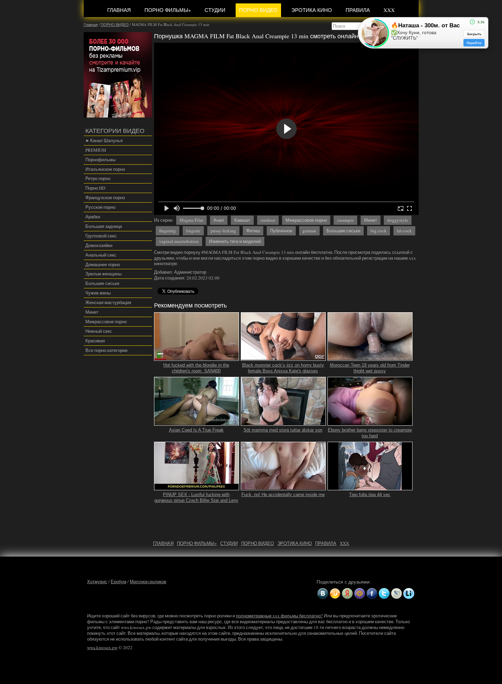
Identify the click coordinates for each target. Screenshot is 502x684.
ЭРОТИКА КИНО (311, 9)
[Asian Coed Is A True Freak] (196, 423)
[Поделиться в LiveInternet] (408, 593)
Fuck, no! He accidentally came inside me (283, 494)
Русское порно (100, 207)
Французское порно (105, 197)
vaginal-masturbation (179, 241)
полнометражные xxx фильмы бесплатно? (279, 616)
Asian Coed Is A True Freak (196, 430)
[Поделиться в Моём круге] (347, 593)
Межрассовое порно (106, 321)
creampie (345, 220)
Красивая (95, 341)
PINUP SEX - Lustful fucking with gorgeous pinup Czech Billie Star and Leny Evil (196, 500)
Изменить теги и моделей (235, 241)
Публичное (281, 231)
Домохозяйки (98, 245)
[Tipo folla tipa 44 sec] (370, 487)
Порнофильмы (100, 159)
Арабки (92, 217)
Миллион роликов (148, 581)
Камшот (242, 220)
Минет (91, 312)
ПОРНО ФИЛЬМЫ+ (167, 9)
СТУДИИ (215, 9)
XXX (389, 9)
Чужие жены (98, 293)
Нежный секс (98, 331)
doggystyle (397, 220)
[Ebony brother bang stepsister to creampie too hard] (370, 423)
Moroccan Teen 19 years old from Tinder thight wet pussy (370, 367)
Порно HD (95, 188)
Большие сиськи (102, 283)
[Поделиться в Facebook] (371, 593)
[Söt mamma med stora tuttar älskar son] (283, 423)
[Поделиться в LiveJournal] (396, 593)
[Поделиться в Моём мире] (359, 593)
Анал (218, 220)
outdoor (268, 220)
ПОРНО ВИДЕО (258, 9)
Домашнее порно (102, 264)
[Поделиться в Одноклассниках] (335, 593)
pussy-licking (223, 231)
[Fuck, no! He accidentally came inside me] (283, 487)
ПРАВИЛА (358, 9)
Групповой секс (101, 236)
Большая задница (103, 226)
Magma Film (191, 220)
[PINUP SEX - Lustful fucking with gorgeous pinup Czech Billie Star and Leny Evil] (196, 487)
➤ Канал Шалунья (104, 140)
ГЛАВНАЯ (119, 9)
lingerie (193, 231)
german (309, 231)
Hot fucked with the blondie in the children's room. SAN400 (196, 367)
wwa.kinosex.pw (102, 647)
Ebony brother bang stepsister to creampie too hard (370, 432)
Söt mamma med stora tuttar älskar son (282, 430)
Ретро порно (97, 178)
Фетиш (253, 231)
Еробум (118, 581)
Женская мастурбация (108, 302)
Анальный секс (100, 255)
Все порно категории (106, 350)
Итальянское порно (105, 169)
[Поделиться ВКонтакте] (322, 593)
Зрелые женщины (103, 274)
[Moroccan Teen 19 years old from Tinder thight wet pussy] (370, 358)
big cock (379, 231)
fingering (167, 231)
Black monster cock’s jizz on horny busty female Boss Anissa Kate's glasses (283, 367)
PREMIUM (95, 150)
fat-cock (404, 231)
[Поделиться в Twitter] (384, 593)
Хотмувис (97, 581)
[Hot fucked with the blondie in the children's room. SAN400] (196, 358)
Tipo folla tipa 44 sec (369, 494)
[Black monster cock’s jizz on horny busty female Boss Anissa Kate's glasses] (283, 358)
